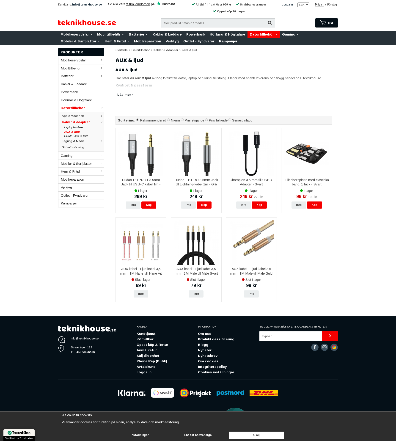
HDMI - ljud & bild (76, 136)
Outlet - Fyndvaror (198, 41)
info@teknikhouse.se (87, 4)
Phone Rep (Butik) (152, 361)
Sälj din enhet (148, 356)
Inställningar (140, 435)
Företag (332, 4)
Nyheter (205, 350)
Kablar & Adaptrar (76, 122)
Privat (319, 4)
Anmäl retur (147, 350)
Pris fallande (218, 120)
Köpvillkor (145, 339)
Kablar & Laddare (167, 34)
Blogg (203, 345)
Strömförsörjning (73, 147)
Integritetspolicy (212, 367)
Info (133, 205)
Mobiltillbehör (109, 34)
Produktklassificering (216, 339)
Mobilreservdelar (74, 34)
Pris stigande (194, 120)
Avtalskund (146, 367)
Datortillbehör (262, 34)
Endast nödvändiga (198, 435)
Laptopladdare (73, 127)
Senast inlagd (242, 120)
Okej (256, 435)
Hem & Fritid (115, 41)
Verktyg (172, 41)
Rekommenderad (153, 120)
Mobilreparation (147, 41)
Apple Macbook (73, 116)
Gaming (288, 34)
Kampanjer (228, 41)
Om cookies (208, 361)
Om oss (204, 334)
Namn (175, 120)
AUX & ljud (72, 131)
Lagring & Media (73, 141)
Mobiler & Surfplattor (78, 41)
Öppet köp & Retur (152, 345)
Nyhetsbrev (207, 356)
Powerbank (195, 34)
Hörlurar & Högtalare (227, 34)
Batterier (136, 34)
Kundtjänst (146, 334)
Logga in (287, 4)
